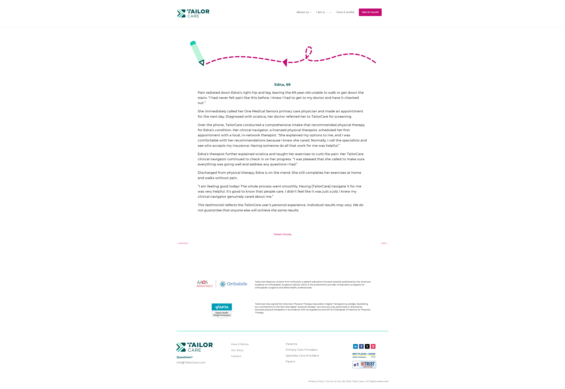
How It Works (240, 344)
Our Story (237, 350)
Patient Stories (282, 234)
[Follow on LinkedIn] (355, 346)
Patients (291, 344)
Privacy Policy (316, 381)
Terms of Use (334, 381)
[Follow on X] (367, 346)
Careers (236, 356)
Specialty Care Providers (302, 355)
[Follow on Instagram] (373, 346)
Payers (290, 361)
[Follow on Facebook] (361, 346)
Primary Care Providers (301, 349)
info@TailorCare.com (191, 362)
